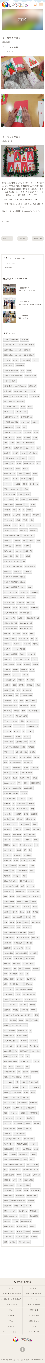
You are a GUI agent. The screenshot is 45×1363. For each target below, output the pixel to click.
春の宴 (26, 922)
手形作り (7, 669)
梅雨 (5, 443)
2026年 (19, 1175)
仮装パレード (31, 597)
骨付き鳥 (27, 1175)
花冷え (6, 1077)
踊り (17, 695)
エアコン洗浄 (8, 742)
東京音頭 (34, 1237)
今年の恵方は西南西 (10, 1061)
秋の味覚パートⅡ (32, 726)
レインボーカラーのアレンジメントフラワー (18, 1015)
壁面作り (24, 669)
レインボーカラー (32, 721)
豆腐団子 (24, 1087)
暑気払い (28, 1123)
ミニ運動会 (27, 855)
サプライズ (36, 1175)
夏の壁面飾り (18, 1123)
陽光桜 (19, 664)
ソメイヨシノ (8, 1082)
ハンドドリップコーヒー (19, 1025)
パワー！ (32, 742)
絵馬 (5, 762)
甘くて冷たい (17, 840)
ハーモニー (33, 1144)
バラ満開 (15, 1221)
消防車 (26, 1190)
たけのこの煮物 (16, 1092)
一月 (21, 1056)
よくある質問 (25, 360)
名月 (13, 871)
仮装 (18, 927)
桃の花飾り (26, 515)
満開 (17, 1082)
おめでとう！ (8, 546)
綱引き (6, 597)
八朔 (34, 917)
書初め (32, 633)
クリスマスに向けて (10, 613)
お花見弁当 (7, 943)
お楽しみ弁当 (8, 427)
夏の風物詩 (7, 700)
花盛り (19, 922)
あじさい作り (30, 448)
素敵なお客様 (28, 1180)
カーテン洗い (24, 608)
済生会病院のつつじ (10, 1216)
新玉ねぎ (7, 525)
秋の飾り (18, 736)
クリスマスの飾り (9, 1030)
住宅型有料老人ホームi (11, 458)
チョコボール (23, 865)
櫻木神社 (7, 1180)
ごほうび (17, 541)
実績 (22, 370)
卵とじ (6, 1201)
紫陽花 (35, 824)
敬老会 (28, 473)
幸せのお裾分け (9, 901)
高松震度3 (7, 948)
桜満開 (31, 932)
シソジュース (8, 1118)
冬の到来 (24, 1041)
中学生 (18, 1149)
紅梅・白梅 (7, 391)
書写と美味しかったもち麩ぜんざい (15, 386)
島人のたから (8, 551)
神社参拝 (7, 510)
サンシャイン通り (9, 798)
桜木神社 (7, 803)
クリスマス (30, 886)
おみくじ (7, 767)
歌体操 (28, 1231)
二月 (27, 1056)
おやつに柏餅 (18, 958)
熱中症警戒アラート (16, 984)
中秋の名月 (7, 571)
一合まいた (27, 840)
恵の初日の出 (28, 762)
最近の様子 (23, 530)
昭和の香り (35, 1020)
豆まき (14, 638)
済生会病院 (33, 1103)
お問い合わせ (20, 365)
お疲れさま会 (24, 592)
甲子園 (33, 706)
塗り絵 (15, 608)
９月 (36, 845)
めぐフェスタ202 (17, 999)
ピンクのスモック (28, 963)
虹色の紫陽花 (8, 695)
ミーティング (8, 989)
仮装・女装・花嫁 (21, 752)
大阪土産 (7, 917)
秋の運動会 (34, 592)
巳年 (15, 1051)
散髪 (23, 561)
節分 (14, 510)
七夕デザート (20, 1118)
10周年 (22, 721)
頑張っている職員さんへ (12, 1097)
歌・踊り (32, 752)
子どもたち (7, 855)
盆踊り (36, 840)
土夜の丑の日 (8, 994)
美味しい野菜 (18, 448)
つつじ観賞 (17, 814)
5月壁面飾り (34, 1211)
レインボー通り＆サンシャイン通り (15, 932)
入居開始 (27, 829)
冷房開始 (27, 968)
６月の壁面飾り (22, 1226)
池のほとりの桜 (33, 1082)
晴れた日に (34, 608)
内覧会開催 (15, 773)
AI (30, 1030)
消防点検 (18, 1190)
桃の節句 (7, 515)
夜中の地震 (29, 943)
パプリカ (31, 458)
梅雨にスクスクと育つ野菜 (25, 443)
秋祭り (32, 871)
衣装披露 (31, 747)
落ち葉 (21, 1020)
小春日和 (27, 644)
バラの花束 (7, 726)
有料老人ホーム (29, 463)
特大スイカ (29, 984)
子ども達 (17, 484)
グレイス (28, 1206)
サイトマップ (34, 1332)
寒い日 (28, 494)
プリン (34, 659)
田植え (12, 443)
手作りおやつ (21, 803)
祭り (5, 1020)
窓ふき (32, 1159)
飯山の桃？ (13, 974)
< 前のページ (7, 238)
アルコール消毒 (34, 396)
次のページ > (38, 238)
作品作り (7, 1108)
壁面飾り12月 (22, 1030)
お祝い (6, 865)
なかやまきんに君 (21, 742)
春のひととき (8, 520)
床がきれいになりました (19, 396)
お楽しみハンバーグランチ (12, 432)
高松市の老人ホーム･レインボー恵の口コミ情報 (19, 345)
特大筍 (6, 1092)
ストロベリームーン (10, 824)
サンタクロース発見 (10, 757)
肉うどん (7, 845)
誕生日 (22, 525)
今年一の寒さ (36, 1051)
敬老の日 (25, 468)
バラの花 (7, 1221)
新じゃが (20, 819)
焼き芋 (30, 479)
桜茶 (27, 1066)
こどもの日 (27, 432)
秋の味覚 (17, 731)
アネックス (34, 767)
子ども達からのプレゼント (12, 1139)
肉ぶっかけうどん (24, 1242)
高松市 (6, 339)
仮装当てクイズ (15, 1170)
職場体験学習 (8, 1149)
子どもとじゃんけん (10, 721)
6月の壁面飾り (30, 1108)
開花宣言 (25, 1072)
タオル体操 (30, 680)
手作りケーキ (8, 752)
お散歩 (26, 814)
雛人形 (15, 778)
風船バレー (7, 644)
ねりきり (14, 1056)
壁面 (14, 685)
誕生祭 (6, 871)
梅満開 (23, 406)
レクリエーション (21, 412)
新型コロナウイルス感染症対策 (14, 401)
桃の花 (28, 917)
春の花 (11, 1066)
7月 (27, 974)
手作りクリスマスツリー (12, 489)
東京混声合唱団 (22, 1144)
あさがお (31, 541)
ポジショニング (9, 602)
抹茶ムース (7, 860)
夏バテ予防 (7, 1123)
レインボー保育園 (25, 757)
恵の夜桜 (35, 664)
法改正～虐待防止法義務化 (24, 989)
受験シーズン (16, 907)
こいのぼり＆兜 (9, 809)
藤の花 (6, 819)
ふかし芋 (25, 675)
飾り (5, 1170)
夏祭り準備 (29, 551)
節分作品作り (17, 767)
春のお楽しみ (18, 943)
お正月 (25, 633)
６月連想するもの (9, 680)
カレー (35, 437)
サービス (7, 360)
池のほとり (35, 938)
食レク (23, 453)
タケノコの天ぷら (22, 809)
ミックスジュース (28, 535)
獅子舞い (15, 479)
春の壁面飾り (20, 1195)
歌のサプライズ (9, 1144)
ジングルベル (21, 896)
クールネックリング (29, 994)
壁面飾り (7, 675)
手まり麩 (14, 912)
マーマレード (8, 412)
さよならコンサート (23, 938)
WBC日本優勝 (28, 788)
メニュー (15, 360)
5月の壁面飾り (22, 1103)
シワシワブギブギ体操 (11, 886)
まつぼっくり (34, 484)
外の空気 (24, 793)
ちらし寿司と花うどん (11, 406)
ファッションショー (26, 845)
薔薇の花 (7, 963)
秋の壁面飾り (27, 1149)
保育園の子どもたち (18, 597)
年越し (23, 499)
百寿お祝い (7, 1133)
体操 (31, 520)
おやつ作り (7, 541)
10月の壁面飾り (22, 871)
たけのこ (27, 1077)
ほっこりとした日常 (10, 881)
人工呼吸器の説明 (26, 695)
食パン (30, 406)
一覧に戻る (22, 238)
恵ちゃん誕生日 (23, 1154)
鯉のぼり (15, 669)
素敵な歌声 (7, 1206)
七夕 (38, 448)
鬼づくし (35, 912)
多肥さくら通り (31, 1195)
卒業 (5, 922)
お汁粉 (6, 912)
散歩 (21, 1216)
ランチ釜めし (34, 1046)
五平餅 (35, 473)
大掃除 (24, 1159)
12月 (22, 886)
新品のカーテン (25, 778)
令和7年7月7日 (33, 1113)
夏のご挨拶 (31, 834)
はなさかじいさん (9, 783)
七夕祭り (19, 1231)
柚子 (5, 896)
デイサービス (18, 1206)
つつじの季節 (8, 953)
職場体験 (15, 1010)
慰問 (27, 1237)
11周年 (32, 865)
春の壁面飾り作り (9, 1072)
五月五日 (34, 814)
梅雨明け (21, 685)
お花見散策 (34, 1072)
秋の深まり (16, 876)
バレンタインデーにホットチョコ (24, 391)
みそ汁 (6, 381)
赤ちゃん (27, 736)
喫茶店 (6, 1025)
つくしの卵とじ (35, 1087)
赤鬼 (28, 912)
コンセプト (24, 339)
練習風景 (18, 546)
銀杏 (24, 876)
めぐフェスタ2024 (30, 999)
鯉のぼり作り (23, 1211)
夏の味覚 (35, 968)
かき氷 (15, 845)
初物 (32, 809)
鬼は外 (14, 381)
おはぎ (30, 587)
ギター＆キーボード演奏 (12, 535)
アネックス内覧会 (26, 773)
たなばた (15, 453)
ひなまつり (19, 1066)
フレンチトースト (25, 1061)
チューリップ (25, 422)
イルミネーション (33, 891)
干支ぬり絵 (16, 633)
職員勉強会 (20, 602)
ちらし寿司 (16, 515)
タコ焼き (13, 1242)
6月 (15, 968)
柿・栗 (23, 479)
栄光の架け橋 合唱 (33, 618)
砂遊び (28, 824)
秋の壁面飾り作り (9, 1128)
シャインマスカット (10, 1005)
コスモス (30, 731)
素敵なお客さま (9, 1036)
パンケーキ (13, 1113)
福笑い (6, 1056)
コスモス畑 (24, 1010)
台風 (13, 690)
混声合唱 (31, 1201)
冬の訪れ (25, 489)
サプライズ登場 (22, 1036)
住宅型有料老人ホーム (11, 417)
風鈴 (15, 700)
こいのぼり (7, 814)
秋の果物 (13, 1020)
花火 (38, 463)
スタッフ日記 (5, 221)
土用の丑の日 (17, 834)
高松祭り (37, 1123)
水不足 (38, 685)
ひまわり (7, 834)
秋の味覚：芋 (8, 736)
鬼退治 (26, 767)
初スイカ (7, 840)
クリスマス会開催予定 (11, 1041)
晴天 (21, 974)
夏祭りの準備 (24, 706)
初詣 (27, 504)
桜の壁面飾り (36, 922)
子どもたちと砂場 (21, 716)
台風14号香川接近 (33, 711)
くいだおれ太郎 (17, 917)
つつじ (15, 525)
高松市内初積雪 (9, 1185)
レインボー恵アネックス (12, 561)
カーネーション (9, 437)
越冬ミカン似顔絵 (30, 376)
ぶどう (20, 473)
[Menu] (41, 4)
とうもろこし (32, 453)
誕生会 (16, 860)
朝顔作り (32, 1226)
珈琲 (5, 1113)
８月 (27, 700)
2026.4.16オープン (10, 1211)
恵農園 (19, 437)
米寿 (20, 1180)
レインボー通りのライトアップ (14, 1164)
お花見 (30, 798)
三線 (5, 1242)
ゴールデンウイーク (33, 525)
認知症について (9, 1231)
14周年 (33, 1154)
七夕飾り (7, 685)
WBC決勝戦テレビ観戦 (11, 793)
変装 (23, 747)
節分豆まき (32, 386)
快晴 (13, 819)
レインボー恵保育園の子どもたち (14, 577)
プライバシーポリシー (11, 370)
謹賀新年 (36, 757)
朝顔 (21, 700)
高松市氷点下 (24, 1051)
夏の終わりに (8, 468)
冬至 (17, 499)
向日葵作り (7, 829)
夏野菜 (6, 999)
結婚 (38, 541)
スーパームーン (9, 850)
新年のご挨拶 (8, 504)
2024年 (34, 901)
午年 (14, 1180)
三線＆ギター (8, 1237)
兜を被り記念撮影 (21, 953)
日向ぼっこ (7, 659)
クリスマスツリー (32, 1164)
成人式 (35, 907)
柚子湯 (12, 896)
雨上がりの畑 (27, 690)
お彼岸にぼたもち (26, 417)
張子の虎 (7, 633)
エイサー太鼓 (8, 556)
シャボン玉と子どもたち (21, 659)
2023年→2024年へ (22, 901)
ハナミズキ (25, 1097)
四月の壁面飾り (16, 1077)
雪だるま (19, 1185)
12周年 (33, 1010)
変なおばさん (27, 927)
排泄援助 (23, 1113)
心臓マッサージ (9, 1226)
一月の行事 (26, 907)
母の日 (36, 432)
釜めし (22, 912)
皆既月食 (7, 608)
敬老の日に (17, 855)
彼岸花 (20, 1128)
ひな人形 (36, 1061)
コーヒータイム (18, 948)
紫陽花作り (7, 968)
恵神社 (33, 504)
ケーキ (23, 860)
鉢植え (33, 1092)
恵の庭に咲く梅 (23, 638)
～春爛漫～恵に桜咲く (11, 422)
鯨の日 (19, 850)
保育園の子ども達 (9, 473)
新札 (5, 984)
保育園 (14, 865)
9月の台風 (7, 711)
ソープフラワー (19, 726)
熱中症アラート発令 (10, 706)
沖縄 (17, 556)
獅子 (5, 1154)
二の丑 (18, 994)
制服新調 (7, 876)
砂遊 (21, 824)
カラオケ (35, 422)
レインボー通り (9, 664)
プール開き (20, 979)
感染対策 (7, 1010)
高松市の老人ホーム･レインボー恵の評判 (17, 350)
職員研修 (32, 1005)
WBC (19, 783)
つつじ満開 (33, 953)
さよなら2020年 (33, 499)
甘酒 (23, 711)
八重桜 (26, 1092)
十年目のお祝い (9, 938)
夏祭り (6, 463)
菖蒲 (24, 427)
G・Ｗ (28, 948)
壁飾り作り (36, 829)
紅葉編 (36, 1149)
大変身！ (21, 618)
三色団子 (7, 1087)
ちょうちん (19, 551)
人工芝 (32, 669)
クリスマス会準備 (9, 618)
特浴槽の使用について (18, 1201)
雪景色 (28, 1185)
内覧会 (6, 773)
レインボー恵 (8, 365)
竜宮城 (19, 463)
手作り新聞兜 (34, 1216)
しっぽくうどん (22, 1046)
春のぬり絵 (31, 654)
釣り (13, 463)
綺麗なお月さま (30, 819)
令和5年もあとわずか (26, 881)
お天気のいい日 (17, 1108)
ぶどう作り (23, 1005)
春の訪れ (22, 654)
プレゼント (31, 860)
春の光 (35, 778)
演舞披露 (13, 1154)
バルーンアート (30, 566)
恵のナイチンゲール (10, 592)
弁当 (24, 541)
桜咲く (26, 783)
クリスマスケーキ (34, 896)
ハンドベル (33, 1041)
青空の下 (21, 680)
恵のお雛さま (8, 1190)
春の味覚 (15, 1087)
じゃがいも (16, 675)
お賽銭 (6, 907)
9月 (25, 850)
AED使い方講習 (26, 1221)
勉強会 (18, 468)
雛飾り (6, 396)
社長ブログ (9, 267)
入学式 (18, 520)
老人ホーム (15, 339)
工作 (27, 1020)
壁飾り (20, 494)
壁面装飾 (27, 437)
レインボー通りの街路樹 (12, 1159)
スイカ (24, 458)
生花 (36, 1015)
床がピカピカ (8, 891)
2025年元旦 (8, 1051)
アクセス (35, 360)
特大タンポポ (8, 1195)
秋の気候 (16, 711)
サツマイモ (7, 731)
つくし (23, 1082)
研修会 (29, 510)
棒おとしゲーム (9, 927)
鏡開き (29, 370)
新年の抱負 (19, 504)
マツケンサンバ (9, 1046)
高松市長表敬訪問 (19, 1133)
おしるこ (7, 778)
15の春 (12, 922)
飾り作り (7, 453)
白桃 (5, 974)
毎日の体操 (30, 602)
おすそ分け (7, 448)
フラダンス (19, 1237)
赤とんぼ (28, 1128)
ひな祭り (35, 644)
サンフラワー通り (9, 1103)
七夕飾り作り (31, 979)
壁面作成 (31, 803)
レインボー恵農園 (9, 494)
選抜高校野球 (35, 783)
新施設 (28, 556)
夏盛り (34, 700)
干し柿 (25, 484)
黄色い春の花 (35, 1190)
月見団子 (7, 479)
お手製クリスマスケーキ (30, 1170)
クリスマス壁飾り (25, 613)
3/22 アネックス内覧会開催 (12, 788)
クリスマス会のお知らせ (12, 747)
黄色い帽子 (16, 963)
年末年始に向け (20, 891)
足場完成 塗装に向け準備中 (13, 376)
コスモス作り (8, 716)
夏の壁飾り (30, 1118)
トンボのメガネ (29, 1139)
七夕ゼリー (17, 829)
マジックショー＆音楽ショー (13, 566)
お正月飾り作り (9, 1175)
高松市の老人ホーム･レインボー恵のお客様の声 (19, 355)
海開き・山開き (9, 979)
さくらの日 (21, 798)
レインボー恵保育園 (19, 649)
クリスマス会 (8, 499)
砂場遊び (27, 664)
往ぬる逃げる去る (15, 762)
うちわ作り (36, 1231)
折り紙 (18, 427)
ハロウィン (7, 484)
